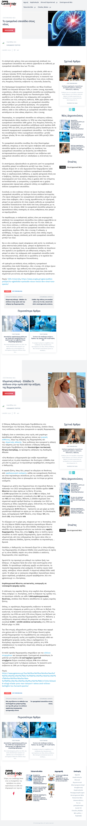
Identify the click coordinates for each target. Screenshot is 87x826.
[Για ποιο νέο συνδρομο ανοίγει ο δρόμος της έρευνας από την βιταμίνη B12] (43, 324)
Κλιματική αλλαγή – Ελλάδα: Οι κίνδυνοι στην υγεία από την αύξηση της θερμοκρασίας (16, 302)
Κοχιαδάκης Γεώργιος (13, 45)
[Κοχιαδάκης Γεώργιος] (5, 43)
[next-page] (73, 109)
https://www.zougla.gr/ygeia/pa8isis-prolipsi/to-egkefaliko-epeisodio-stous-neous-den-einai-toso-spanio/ (28, 281)
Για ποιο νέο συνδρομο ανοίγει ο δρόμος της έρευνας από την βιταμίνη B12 (43, 338)
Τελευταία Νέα (16, 334)
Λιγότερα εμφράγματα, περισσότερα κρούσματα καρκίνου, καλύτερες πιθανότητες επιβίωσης (72, 87)
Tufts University (14, 279)
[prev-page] (70, 109)
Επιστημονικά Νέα (9, 18)
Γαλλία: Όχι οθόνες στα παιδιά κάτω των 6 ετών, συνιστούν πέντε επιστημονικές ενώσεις (42, 302)
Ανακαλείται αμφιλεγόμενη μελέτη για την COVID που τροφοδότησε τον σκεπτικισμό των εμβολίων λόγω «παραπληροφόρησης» (15, 339)
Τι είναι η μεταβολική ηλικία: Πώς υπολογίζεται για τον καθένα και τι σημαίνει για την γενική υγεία (62, 778)
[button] (80, 11)
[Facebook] (13, 793)
